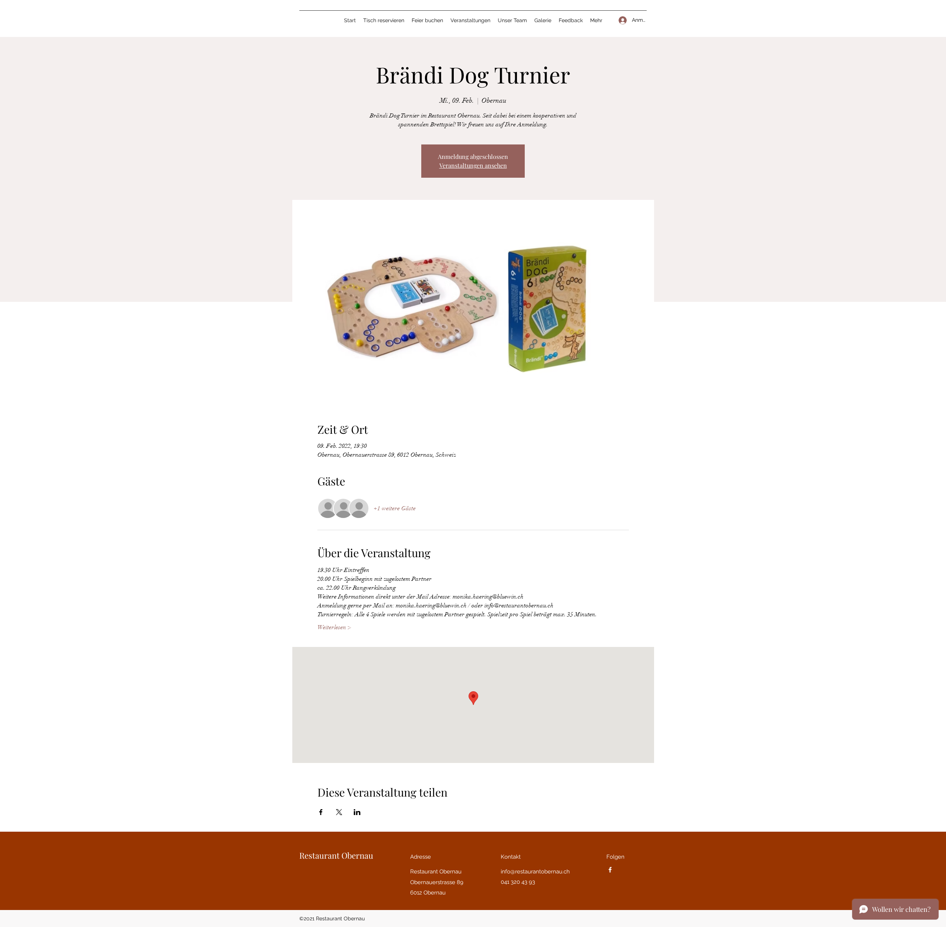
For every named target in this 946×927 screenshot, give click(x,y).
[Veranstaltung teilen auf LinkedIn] (357, 812)
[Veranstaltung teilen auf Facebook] (320, 812)
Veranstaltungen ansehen (473, 165)
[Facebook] (610, 869)
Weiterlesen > (334, 627)
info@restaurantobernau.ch (535, 871)
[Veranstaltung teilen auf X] (339, 812)
